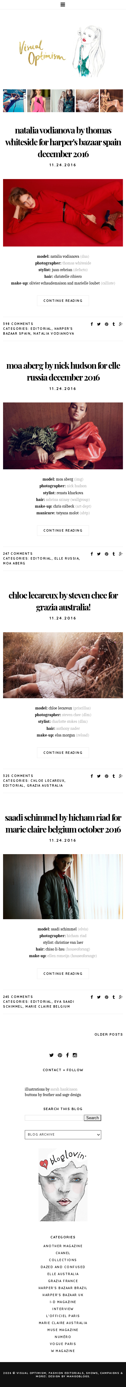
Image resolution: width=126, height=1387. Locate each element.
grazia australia (45, 786)
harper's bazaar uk (63, 1295)
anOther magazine (63, 1246)
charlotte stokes (64, 721)
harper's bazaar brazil (63, 1288)
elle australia (63, 1274)
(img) (78, 479)
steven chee (71, 714)
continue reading (63, 301)
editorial (41, 329)
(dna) (84, 256)
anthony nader (68, 728)
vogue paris (63, 1344)
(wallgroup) (80, 499)
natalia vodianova (53, 334)
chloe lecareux (48, 781)
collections (63, 1260)
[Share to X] (99, 324)
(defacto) (80, 269)
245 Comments (18, 997)
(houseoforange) (83, 956)
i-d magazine (63, 1302)
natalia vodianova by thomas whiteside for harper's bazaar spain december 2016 (63, 141)
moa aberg (14, 563)
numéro (63, 1337)
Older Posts (108, 1034)
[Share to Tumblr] (114, 324)
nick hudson (77, 486)
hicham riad (77, 935)
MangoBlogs (78, 1376)
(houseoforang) (77, 949)
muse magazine (63, 1330)
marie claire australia (63, 1323)
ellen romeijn (58, 956)
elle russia (66, 559)
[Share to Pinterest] (107, 324)
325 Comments (18, 776)
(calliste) (108, 283)
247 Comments (18, 554)
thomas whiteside (76, 263)
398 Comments (18, 324)
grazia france (63, 1281)
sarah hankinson (63, 1089)
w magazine (63, 1351)
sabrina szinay (57, 499)
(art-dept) (83, 506)
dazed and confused (63, 1267)
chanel (63, 1253)
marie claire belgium (47, 1007)
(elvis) (83, 929)
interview (63, 1309)
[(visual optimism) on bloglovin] (63, 1223)
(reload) (82, 735)
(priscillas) (82, 708)
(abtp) (85, 513)
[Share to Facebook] (92, 324)
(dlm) (86, 714)
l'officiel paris (63, 1316)
